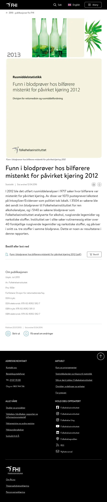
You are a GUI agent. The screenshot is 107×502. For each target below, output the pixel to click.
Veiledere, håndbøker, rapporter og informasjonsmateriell (22, 415)
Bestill (96, 254)
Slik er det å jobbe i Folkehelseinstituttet (74, 380)
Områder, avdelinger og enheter (70, 386)
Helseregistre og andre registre (20, 423)
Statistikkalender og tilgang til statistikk (74, 373)
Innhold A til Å (12, 435)
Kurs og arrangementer (66, 367)
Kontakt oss (11, 367)
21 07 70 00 (15, 380)
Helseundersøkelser (15, 429)
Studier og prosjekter (15, 407)
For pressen (61, 392)
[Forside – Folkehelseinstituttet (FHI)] (11, 5)
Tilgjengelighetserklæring (17, 485)
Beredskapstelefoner (15, 373)
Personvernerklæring (15, 492)
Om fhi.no (10, 479)
